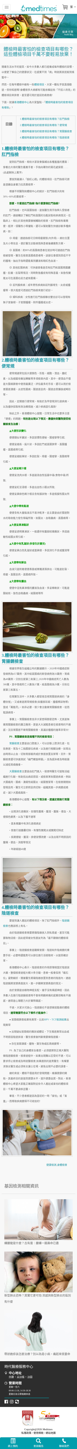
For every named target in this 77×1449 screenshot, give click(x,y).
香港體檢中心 (21, 102)
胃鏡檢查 (14, 743)
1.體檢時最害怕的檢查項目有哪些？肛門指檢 (44, 119)
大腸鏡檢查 (15, 771)
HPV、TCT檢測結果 (55, 1019)
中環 (11, 1377)
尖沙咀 (20, 1377)
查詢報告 (38, 1446)
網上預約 (13, 1446)
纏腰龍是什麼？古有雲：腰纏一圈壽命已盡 (31, 1243)
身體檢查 (62, 1165)
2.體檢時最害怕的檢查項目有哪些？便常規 (43, 125)
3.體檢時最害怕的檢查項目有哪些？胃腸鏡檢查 (46, 131)
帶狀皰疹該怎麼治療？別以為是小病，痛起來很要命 (37, 1354)
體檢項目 (39, 84)
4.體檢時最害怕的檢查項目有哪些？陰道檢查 (44, 137)
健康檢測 (51, 1165)
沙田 (29, 1377)
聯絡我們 (64, 1446)
